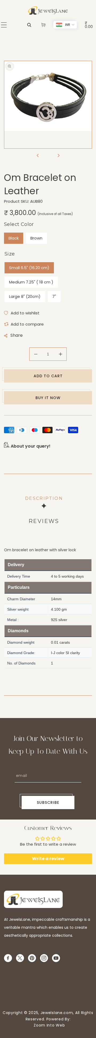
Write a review (48, 858)
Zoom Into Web (48, 1025)
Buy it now (48, 397)
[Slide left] (37, 155)
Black (14, 238)
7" (54, 296)
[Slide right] (58, 155)
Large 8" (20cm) (25, 296)
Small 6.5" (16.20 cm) (29, 267)
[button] (4, 25)
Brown (36, 238)
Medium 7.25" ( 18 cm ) (31, 282)
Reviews (44, 521)
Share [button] (16, 335)
